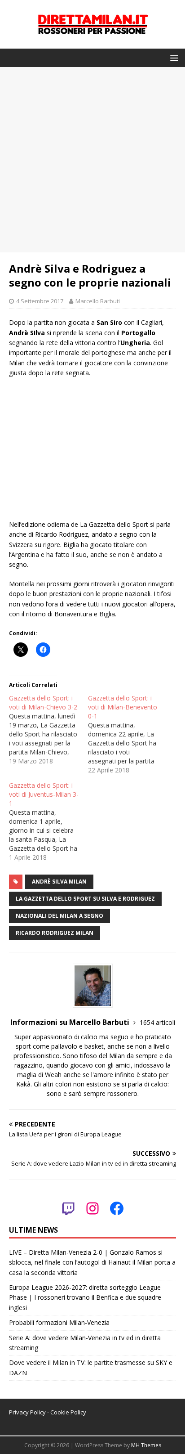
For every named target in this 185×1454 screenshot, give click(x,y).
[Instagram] (92, 1208)
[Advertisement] (92, 159)
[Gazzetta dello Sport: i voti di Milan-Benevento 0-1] (127, 734)
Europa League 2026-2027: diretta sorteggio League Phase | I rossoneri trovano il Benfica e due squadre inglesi (85, 1297)
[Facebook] (117, 1208)
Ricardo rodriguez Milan (54, 933)
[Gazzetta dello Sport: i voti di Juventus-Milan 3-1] (48, 821)
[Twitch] (68, 1208)
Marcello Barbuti (97, 301)
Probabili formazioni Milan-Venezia (59, 1322)
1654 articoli (157, 1022)
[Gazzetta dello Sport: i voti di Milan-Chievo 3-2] (48, 730)
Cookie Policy (68, 1412)
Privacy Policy (27, 1412)
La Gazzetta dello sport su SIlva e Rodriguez (85, 898)
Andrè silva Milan (59, 881)
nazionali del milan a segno (59, 916)
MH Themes (146, 1445)
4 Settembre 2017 (39, 301)
